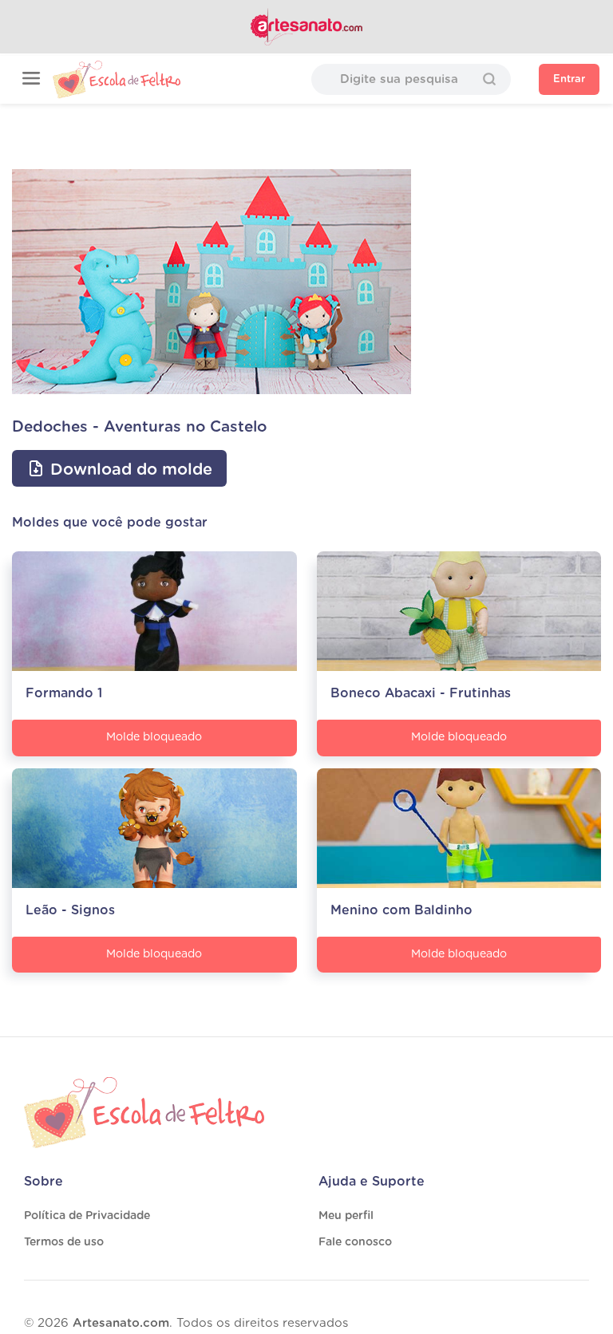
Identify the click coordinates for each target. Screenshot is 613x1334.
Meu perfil (346, 1216)
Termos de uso (64, 1242)
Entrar (569, 79)
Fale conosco (355, 1242)
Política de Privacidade (87, 1216)
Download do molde (128, 470)
